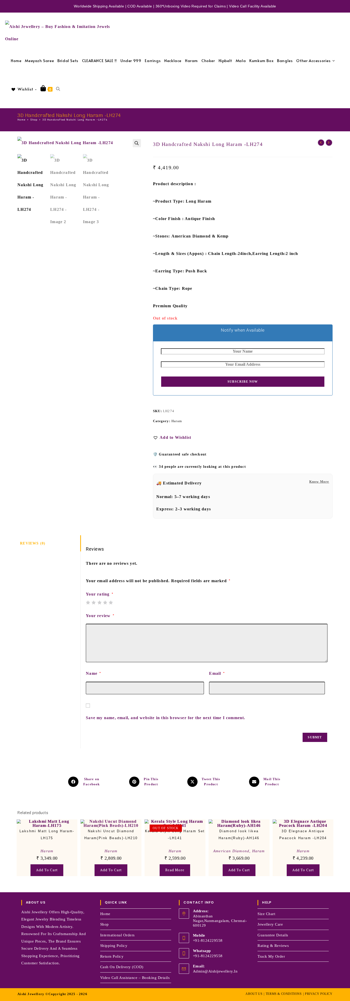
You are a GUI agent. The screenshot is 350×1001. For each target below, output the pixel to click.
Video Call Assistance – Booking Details (135, 978)
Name (93, 673)
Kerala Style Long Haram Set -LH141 (175, 834)
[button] (137, 143)
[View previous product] (321, 142)
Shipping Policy (114, 946)
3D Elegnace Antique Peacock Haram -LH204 (303, 834)
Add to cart (47, 870)
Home (105, 914)
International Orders (117, 935)
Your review (100, 615)
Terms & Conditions (284, 994)
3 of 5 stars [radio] (99, 602)
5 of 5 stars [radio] (111, 602)
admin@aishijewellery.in (215, 971)
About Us (253, 994)
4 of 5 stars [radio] (105, 602)
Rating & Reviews (273, 946)
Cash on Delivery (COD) (121, 967)
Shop (104, 924)
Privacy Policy (318, 994)
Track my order (271, 956)
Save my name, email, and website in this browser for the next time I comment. (165, 718)
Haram (176, 421)
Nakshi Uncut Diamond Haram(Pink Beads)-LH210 (111, 834)
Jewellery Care (270, 924)
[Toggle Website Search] (58, 89)
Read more (174, 870)
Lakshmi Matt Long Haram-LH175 (47, 834)
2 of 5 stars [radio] (93, 602)
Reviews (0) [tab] (32, 543)
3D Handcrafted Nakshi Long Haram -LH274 (74, 119)
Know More (319, 481)
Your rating (99, 594)
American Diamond (231, 851)
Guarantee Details (273, 935)
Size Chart (266, 914)
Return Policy (112, 956)
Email (216, 673)
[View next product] (329, 142)
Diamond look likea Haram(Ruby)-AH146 (239, 834)
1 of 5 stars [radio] (88, 602)
